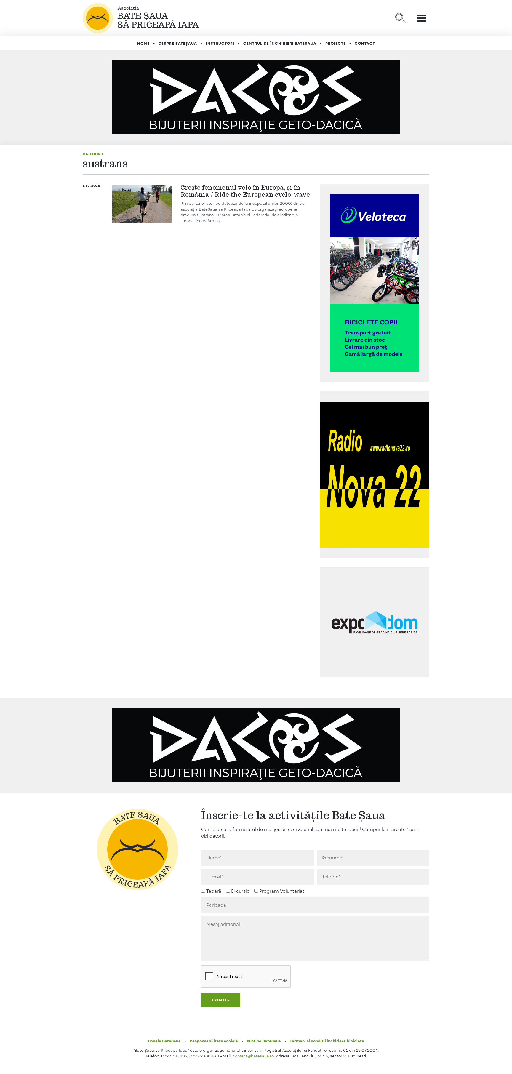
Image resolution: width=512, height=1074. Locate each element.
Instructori (220, 43)
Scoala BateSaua (164, 1040)
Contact (365, 43)
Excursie (240, 891)
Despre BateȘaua (178, 43)
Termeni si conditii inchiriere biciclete (327, 1040)
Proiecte (335, 43)
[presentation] (246, 976)
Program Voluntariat (281, 891)
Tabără (213, 891)
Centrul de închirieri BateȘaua (279, 43)
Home (143, 43)
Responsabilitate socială (214, 1040)
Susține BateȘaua (264, 1040)
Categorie (93, 154)
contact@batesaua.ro (253, 1056)
